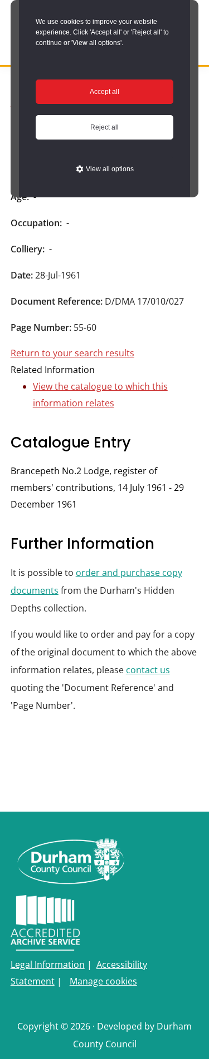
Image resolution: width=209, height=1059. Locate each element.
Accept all (104, 92)
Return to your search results (72, 353)
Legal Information (48, 964)
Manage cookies (103, 981)
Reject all (104, 127)
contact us (148, 670)
